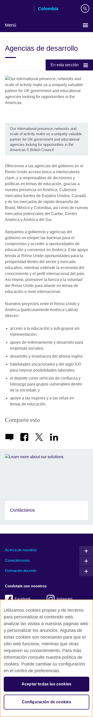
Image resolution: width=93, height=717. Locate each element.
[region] (46, 658)
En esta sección (65, 65)
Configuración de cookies (46, 702)
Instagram (64, 599)
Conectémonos (17, 560)
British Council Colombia (17, 9)
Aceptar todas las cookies (46, 684)
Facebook (23, 599)
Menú (10, 25)
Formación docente (20, 570)
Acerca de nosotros (21, 550)
